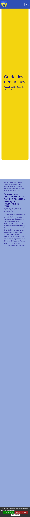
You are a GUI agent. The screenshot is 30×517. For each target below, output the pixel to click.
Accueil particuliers (10, 183)
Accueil (7, 87)
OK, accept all (9, 512)
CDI (5, 241)
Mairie (13, 87)
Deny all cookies (22, 512)
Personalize (15, 514)
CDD (12, 241)
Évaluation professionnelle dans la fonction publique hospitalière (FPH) (14, 188)
